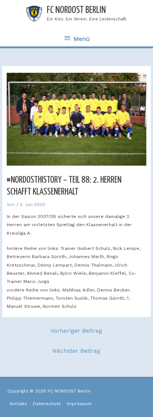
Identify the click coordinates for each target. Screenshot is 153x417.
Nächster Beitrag (76, 350)
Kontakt (18, 403)
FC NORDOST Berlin (76, 10)
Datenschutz (47, 403)
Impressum (79, 403)
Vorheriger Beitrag (76, 330)
